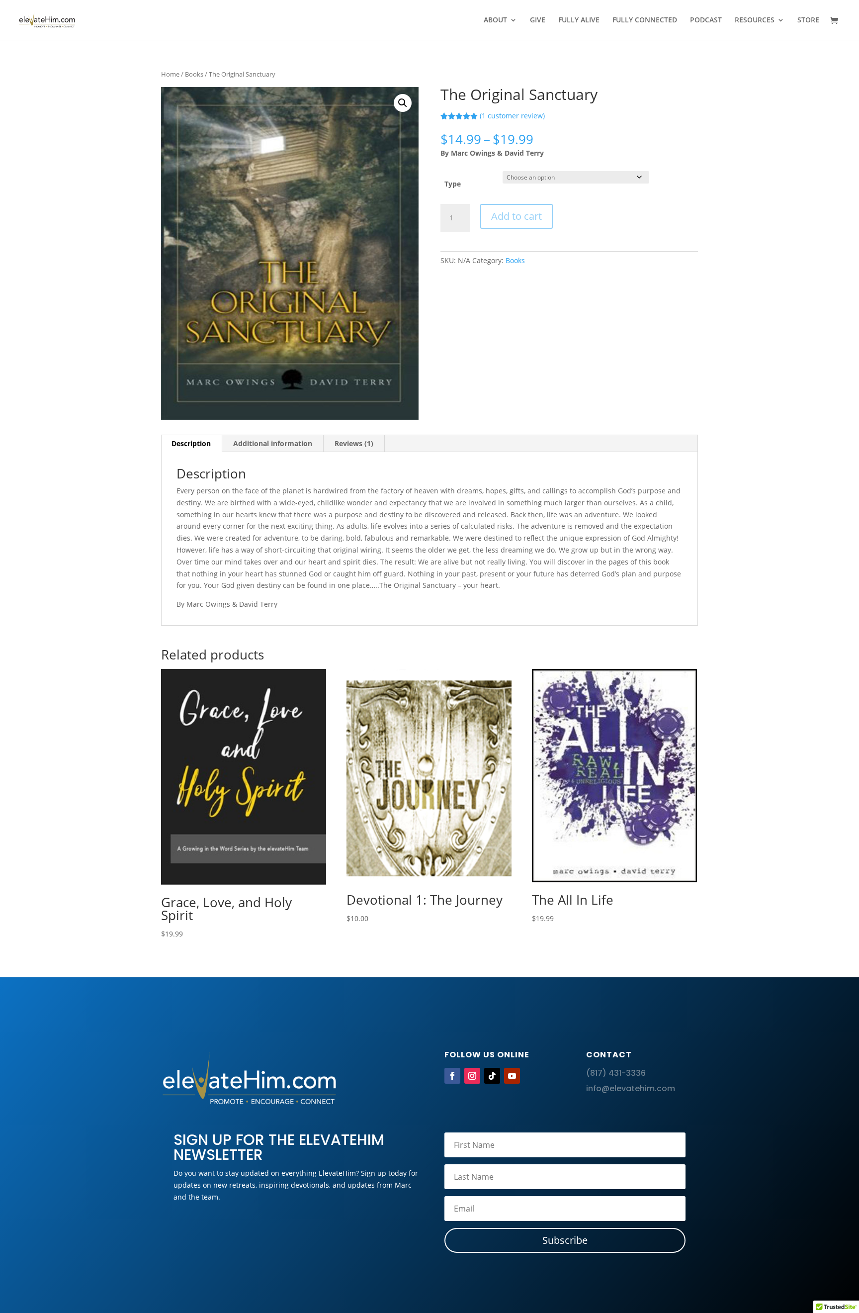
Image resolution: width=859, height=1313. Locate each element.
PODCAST (706, 20)
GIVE (537, 20)
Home (170, 74)
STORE (808, 20)
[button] (403, 103)
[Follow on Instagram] (472, 1076)
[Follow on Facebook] (452, 1076)
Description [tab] (191, 443)
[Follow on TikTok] (492, 1076)
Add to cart (516, 216)
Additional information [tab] (272, 443)
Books (194, 74)
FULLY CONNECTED (644, 20)
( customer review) (512, 115)
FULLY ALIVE (579, 20)
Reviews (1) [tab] (354, 443)
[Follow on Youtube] (512, 1076)
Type (452, 183)
